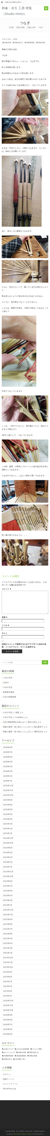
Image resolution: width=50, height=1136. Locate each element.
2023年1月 (7, 905)
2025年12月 (8, 785)
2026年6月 (8, 757)
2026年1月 (7, 781)
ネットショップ (9, 1052)
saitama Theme (26, 1134)
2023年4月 (8, 900)
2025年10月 (8, 795)
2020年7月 (7, 1024)
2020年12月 (8, 1000)
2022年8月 (8, 924)
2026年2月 (8, 776)
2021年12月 (8, 957)
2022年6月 (8, 934)
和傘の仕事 (31, 27)
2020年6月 (8, 1029)
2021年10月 (8, 967)
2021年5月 (7, 986)
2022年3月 (8, 948)
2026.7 (6, 682)
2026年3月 (8, 771)
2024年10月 (8, 843)
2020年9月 (8, 1015)
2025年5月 (8, 814)
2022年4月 (8, 943)
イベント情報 (37, 1049)
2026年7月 (7, 752)
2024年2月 (8, 862)
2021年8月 (7, 977)
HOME (11, 27)
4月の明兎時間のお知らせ (14, 722)
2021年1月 (7, 996)
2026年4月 (8, 766)
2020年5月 (8, 1034)
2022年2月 (8, 953)
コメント (6, 589)
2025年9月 (8, 800)
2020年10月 (8, 1010)
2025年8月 (8, 804)
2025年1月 (7, 833)
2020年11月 (8, 1005)
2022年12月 (8, 910)
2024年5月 (8, 852)
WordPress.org (9, 1088)
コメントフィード (10, 1084)
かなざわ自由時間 (23, 1049)
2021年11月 (8, 962)
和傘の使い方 (19, 42)
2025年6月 (8, 809)
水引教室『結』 (20, 1059)
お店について (8, 1049)
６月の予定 (7, 687)
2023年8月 (8, 881)
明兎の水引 (8, 1059)
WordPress (17, 1134)
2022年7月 (7, 929)
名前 (4, 617)
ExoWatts (19, 717)
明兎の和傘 (20, 27)
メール (5, 625)
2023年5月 (8, 895)
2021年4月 (7, 991)
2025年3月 (8, 824)
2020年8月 (8, 1020)
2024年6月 (8, 847)
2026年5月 (8, 761)
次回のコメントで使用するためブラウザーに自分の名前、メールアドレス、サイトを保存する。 (24, 645)
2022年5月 (8, 938)
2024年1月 (7, 867)
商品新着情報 (21, 1056)
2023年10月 (8, 876)
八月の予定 (7, 678)
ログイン (6, 1074)
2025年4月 (8, 819)
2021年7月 (7, 981)
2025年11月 (8, 790)
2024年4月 (8, 857)
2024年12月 (8, 838)
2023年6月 (8, 890)
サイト (4, 633)
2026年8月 (8, 747)
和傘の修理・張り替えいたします (17, 727)
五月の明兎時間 (9, 697)
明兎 (15, 39)
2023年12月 (8, 871)
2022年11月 (8, 914)
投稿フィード (8, 1079)
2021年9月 (7, 972)
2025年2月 (8, 828)
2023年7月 (7, 886)
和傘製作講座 (30, 42)
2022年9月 (8, 919)
